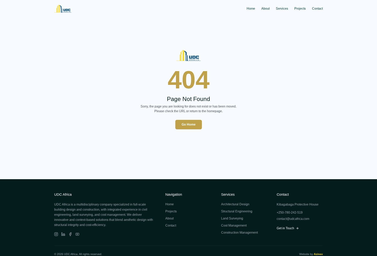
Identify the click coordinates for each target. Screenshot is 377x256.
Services (282, 8)
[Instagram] (56, 234)
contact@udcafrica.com (293, 218)
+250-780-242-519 (290, 212)
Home (251, 8)
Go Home (189, 124)
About (265, 8)
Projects (300, 8)
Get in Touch (285, 228)
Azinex (318, 254)
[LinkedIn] (63, 234)
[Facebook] (70, 234)
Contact (317, 8)
